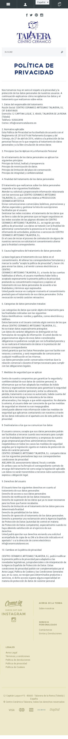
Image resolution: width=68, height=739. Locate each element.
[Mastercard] (22, 709)
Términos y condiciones (18, 656)
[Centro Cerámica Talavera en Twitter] (30, 15)
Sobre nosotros (46, 608)
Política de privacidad (16, 663)
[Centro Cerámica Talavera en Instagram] (40, 15)
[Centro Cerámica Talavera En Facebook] (26, 15)
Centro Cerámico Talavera (19, 702)
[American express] (31, 709)
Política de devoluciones (18, 660)
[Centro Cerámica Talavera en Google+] (35, 15)
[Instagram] (13, 611)
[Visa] (11, 709)
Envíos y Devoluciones (50, 633)
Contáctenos (45, 630)
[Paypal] (55, 709)
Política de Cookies (15, 667)
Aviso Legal (11, 652)
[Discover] (42, 709)
